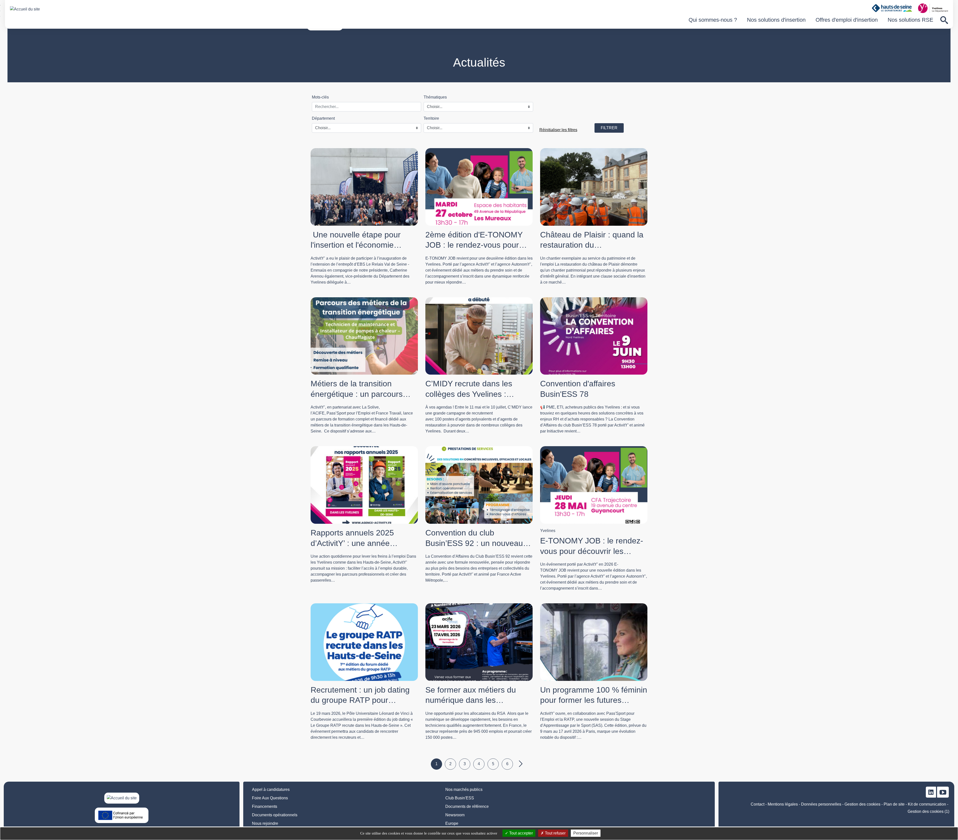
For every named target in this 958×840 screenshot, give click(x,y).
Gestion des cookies (862, 804)
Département (323, 118)
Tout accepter (520, 833)
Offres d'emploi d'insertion (847, 20)
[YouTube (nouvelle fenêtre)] (943, 792)
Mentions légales (783, 804)
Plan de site (894, 804)
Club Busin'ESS (459, 798)
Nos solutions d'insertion (776, 20)
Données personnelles (821, 804)
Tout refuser (555, 833)
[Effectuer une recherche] (944, 20)
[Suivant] (521, 764)
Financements (264, 806)
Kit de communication (927, 804)
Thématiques (435, 97)
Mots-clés (320, 97)
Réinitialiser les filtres (558, 130)
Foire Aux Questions (270, 798)
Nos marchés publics (463, 789)
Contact (757, 804)
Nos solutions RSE (910, 20)
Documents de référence (467, 806)
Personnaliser (585, 833)
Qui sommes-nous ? (713, 20)
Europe (451, 823)
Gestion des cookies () (928, 811)
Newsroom (455, 815)
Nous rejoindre (265, 823)
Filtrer (609, 128)
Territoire (431, 118)
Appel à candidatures (271, 789)
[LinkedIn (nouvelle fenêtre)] (931, 792)
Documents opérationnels (274, 815)
